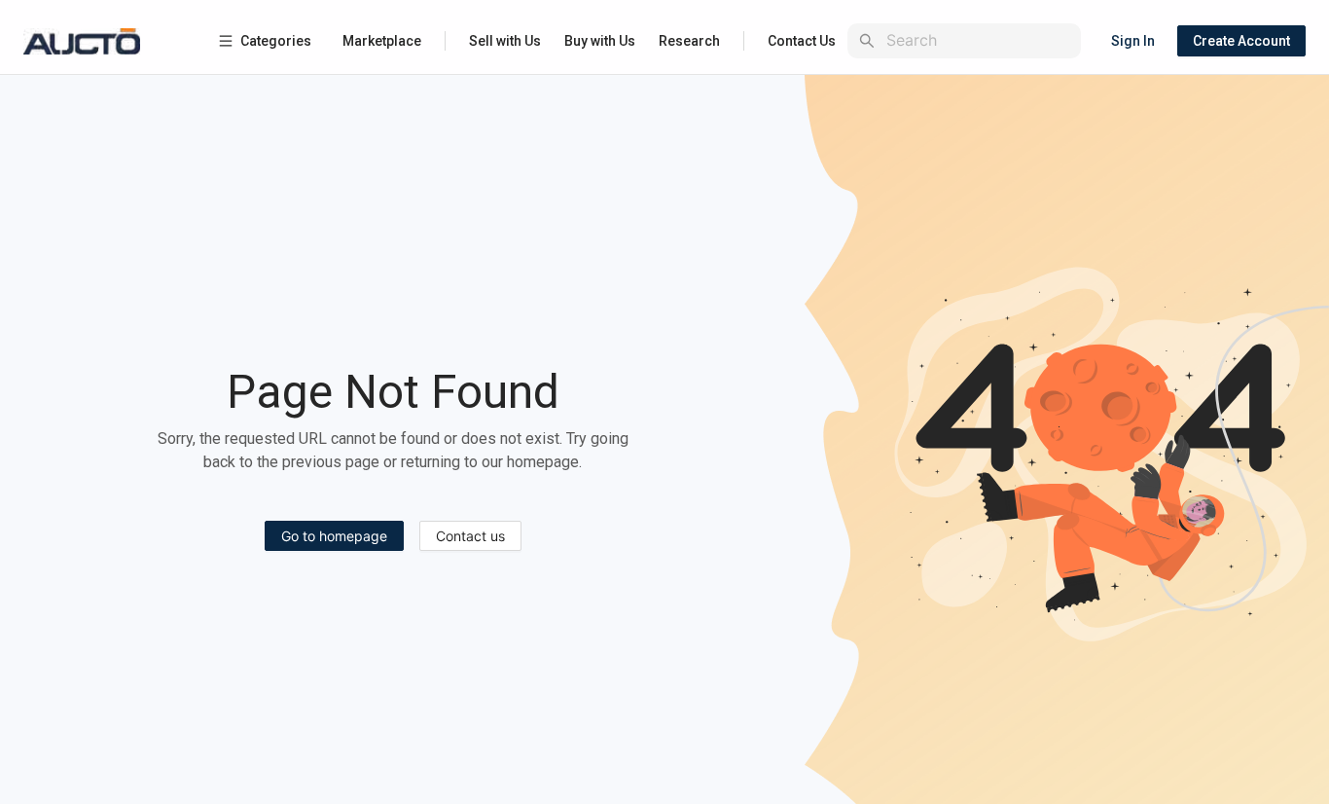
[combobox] (979, 40)
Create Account (1241, 41)
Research (689, 41)
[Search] (867, 41)
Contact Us (802, 41)
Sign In (1133, 41)
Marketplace (381, 41)
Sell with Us (505, 41)
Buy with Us (599, 41)
